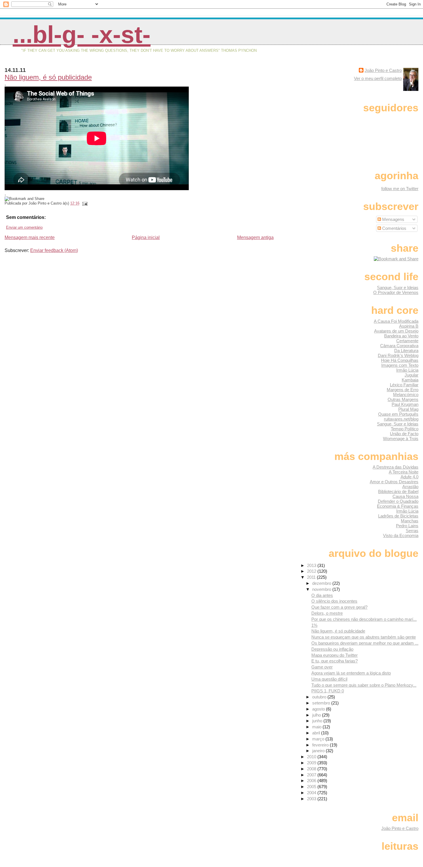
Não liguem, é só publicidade (48, 77)
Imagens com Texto (399, 365)
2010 (312, 756)
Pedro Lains (407, 525)
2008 (312, 768)
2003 (312, 798)
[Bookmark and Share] (396, 258)
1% (314, 625)
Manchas (409, 520)
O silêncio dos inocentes (334, 601)
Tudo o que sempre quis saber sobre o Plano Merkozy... (363, 685)
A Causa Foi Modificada (396, 321)
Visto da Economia (400, 535)
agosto (319, 708)
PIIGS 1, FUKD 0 (327, 690)
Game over (322, 666)
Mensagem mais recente (30, 237)
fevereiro (321, 744)
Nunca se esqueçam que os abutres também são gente (363, 637)
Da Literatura (406, 350)
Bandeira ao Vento (401, 335)
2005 (312, 786)
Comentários (393, 228)
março (318, 738)
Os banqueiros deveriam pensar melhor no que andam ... (364, 643)
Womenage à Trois (400, 438)
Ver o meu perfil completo (378, 78)
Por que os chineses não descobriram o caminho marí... (364, 619)
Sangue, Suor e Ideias (397, 287)
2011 (312, 577)
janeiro (319, 750)
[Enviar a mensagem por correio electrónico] (84, 203)
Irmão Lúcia (407, 370)
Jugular (411, 375)
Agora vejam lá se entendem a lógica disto (351, 673)
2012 (312, 571)
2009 (312, 762)
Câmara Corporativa (399, 345)
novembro (322, 589)
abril (316, 732)
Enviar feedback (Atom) (54, 250)
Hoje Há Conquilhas (399, 360)
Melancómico (405, 394)
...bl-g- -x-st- (81, 34)
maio (317, 726)
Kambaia (410, 379)
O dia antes (322, 595)
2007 (312, 774)
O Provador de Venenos (395, 292)
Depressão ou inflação (332, 649)
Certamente (407, 340)
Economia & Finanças (397, 506)
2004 (312, 792)
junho (317, 720)
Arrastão (410, 486)
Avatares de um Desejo (396, 331)
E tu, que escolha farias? (334, 660)
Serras (412, 530)
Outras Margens (403, 399)
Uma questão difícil (329, 679)
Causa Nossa (405, 496)
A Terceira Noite (403, 471)
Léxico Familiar (404, 384)
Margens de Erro (402, 389)
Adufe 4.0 (409, 476)
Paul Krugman (405, 404)
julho (317, 715)
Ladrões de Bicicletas (398, 515)
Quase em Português (398, 414)
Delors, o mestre (327, 613)
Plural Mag (408, 409)
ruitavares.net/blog (401, 419)
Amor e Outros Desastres (394, 481)
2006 (312, 780)
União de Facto (404, 433)
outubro (319, 696)
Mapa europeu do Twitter (334, 655)
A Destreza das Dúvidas (395, 467)
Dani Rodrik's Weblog (398, 355)
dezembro (322, 583)
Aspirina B (408, 326)
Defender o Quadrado (398, 501)
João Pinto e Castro (383, 70)
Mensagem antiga (255, 237)
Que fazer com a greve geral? (339, 607)
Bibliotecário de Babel (398, 491)
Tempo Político (404, 428)
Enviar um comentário (24, 227)
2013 (312, 565)
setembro (321, 702)
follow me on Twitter (399, 188)
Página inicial (146, 237)
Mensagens (392, 219)
